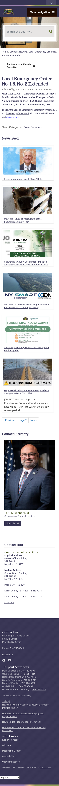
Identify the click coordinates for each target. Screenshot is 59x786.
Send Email (12, 523)
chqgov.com (12, 117)
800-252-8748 (39, 689)
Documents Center (11, 750)
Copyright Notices (11, 761)
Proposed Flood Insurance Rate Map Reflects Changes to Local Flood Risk (26, 392)
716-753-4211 (28, 673)
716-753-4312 (29, 676)
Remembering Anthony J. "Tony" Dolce (23, 179)
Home (5, 51)
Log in (51, 3)
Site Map (6, 745)
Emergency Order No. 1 (45, 109)
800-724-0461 (26, 686)
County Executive (18, 51)
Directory (9, 602)
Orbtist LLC (45, 767)
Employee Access (11, 739)
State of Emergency (23, 109)
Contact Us (7, 654)
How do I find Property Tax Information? (21, 721)
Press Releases (32, 127)
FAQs (6, 701)
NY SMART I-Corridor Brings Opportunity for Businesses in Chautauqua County (26, 306)
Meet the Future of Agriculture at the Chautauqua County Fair (23, 220)
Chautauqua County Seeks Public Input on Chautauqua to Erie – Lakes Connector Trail (26, 263)
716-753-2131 (31, 679)
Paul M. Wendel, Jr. (17, 512)
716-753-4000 (17, 648)
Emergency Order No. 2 (17, 113)
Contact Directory (15, 434)
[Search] (50, 31)
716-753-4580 (28, 682)
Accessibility (8, 756)
